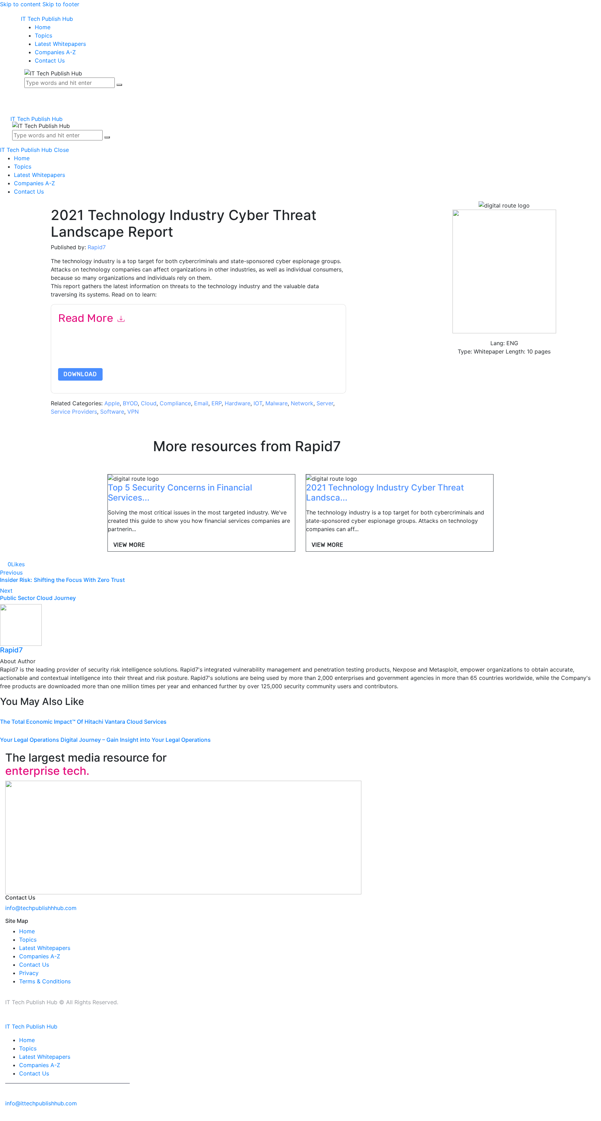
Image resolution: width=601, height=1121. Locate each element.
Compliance (175, 403)
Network (302, 403)
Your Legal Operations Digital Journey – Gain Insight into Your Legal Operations (105, 739)
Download (80, 374)
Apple (112, 403)
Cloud (149, 403)
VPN (133, 411)
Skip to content (20, 4)
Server (324, 403)
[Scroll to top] (4, 1116)
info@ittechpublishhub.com (41, 1103)
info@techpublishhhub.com (41, 907)
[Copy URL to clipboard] (52, 564)
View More (129, 545)
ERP (216, 403)
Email (201, 403)
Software (112, 411)
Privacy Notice (268, 352)
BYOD (130, 403)
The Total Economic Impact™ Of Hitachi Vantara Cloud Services (83, 721)
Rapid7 (97, 247)
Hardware (237, 403)
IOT (258, 403)
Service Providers (74, 411)
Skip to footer (60, 4)
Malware (276, 403)
